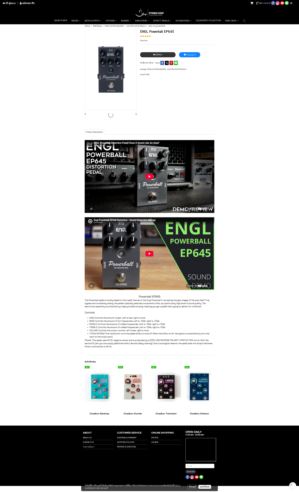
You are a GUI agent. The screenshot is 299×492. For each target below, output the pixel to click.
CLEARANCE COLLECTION (208, 21)
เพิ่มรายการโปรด (147, 63)
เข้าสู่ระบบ (10, 3)
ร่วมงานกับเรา (89, 447)
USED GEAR (231, 21)
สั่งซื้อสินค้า (159, 55)
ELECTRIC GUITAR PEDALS (176, 69)
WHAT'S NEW (60, 21)
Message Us (191, 55)
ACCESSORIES (182, 21)
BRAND (75, 21)
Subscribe (190, 472)
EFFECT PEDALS (161, 21)
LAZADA (154, 442)
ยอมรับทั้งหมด (205, 487)
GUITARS (110, 21)
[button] (244, 21)
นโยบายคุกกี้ (104, 488)
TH (293, 3)
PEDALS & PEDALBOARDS (156, 69)
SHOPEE (154, 438)
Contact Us (88, 442)
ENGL (148, 74)
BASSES (125, 21)
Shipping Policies (125, 442)
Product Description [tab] (94, 132)
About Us (87, 438)
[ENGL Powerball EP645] (111, 70)
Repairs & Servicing (126, 447)
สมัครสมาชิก (28, 3)
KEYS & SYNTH (92, 21)
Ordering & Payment (126, 438)
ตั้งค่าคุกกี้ (192, 487)
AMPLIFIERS (141, 21)
